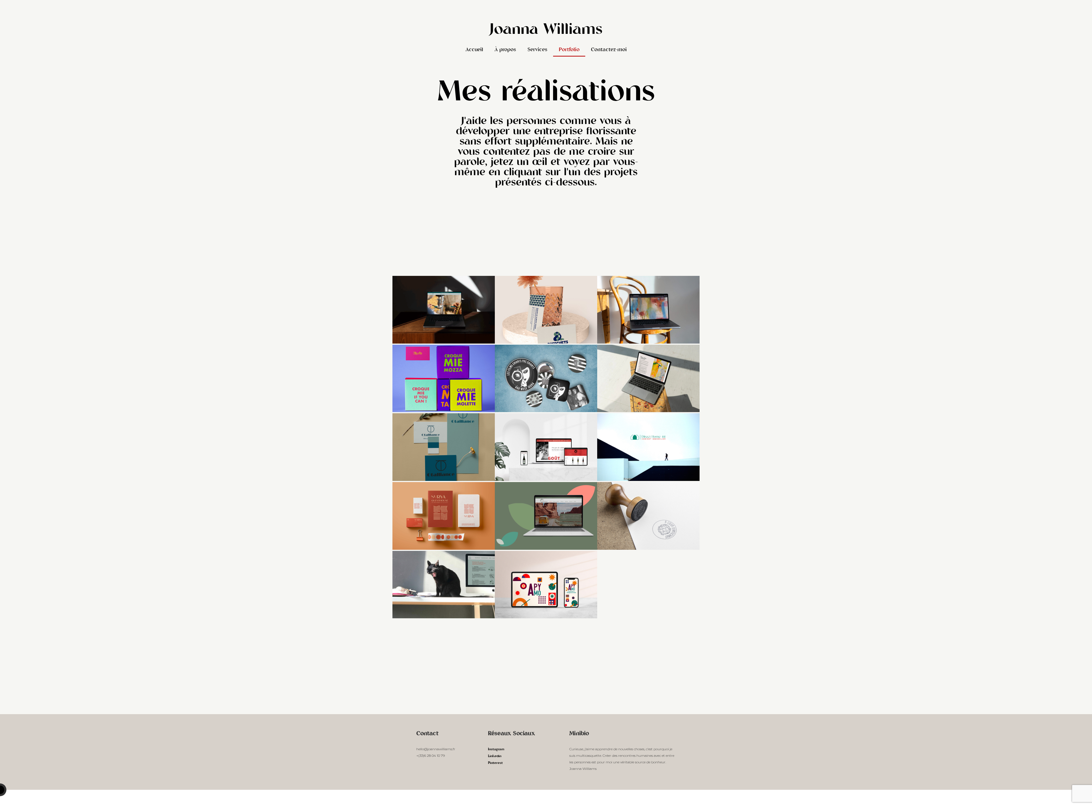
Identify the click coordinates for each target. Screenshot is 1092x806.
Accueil (474, 50)
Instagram (496, 749)
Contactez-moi (609, 50)
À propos (505, 50)
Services (537, 50)
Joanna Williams (546, 30)
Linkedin (494, 756)
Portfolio (569, 50)
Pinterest (495, 763)
